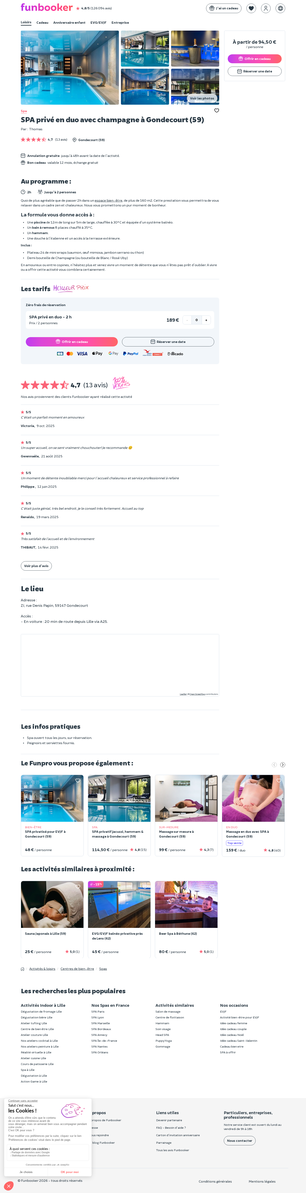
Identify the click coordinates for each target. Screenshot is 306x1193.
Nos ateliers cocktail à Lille (39, 1040)
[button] (251, 8)
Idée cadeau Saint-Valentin (238, 1040)
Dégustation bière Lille (36, 1017)
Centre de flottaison (169, 1017)
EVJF (223, 1011)
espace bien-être (108, 200)
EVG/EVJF (99, 22)
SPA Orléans (99, 1052)
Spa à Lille (28, 1069)
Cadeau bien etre (232, 1046)
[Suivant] (282, 765)
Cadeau (42, 22)
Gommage (162, 1046)
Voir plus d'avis (36, 566)
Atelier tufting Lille (34, 1023)
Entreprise (120, 22)
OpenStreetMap (197, 694)
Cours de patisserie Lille (37, 1064)
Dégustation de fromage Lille (41, 1011)
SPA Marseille (100, 1023)
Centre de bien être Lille (37, 1029)
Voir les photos (202, 98)
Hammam (162, 1023)
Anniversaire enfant (69, 22)
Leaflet (183, 694)
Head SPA (162, 1035)
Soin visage (163, 1029)
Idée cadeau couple (233, 1029)
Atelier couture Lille (34, 1035)
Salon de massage (167, 1011)
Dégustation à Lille (34, 1075)
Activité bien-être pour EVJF (239, 1017)
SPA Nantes (99, 1046)
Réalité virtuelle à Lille (36, 1052)
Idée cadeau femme (233, 1023)
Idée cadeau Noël (232, 1035)
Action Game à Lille (34, 1081)
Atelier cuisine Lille (33, 1058)
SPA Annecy (99, 1035)
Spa (24, 111)
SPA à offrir (228, 1052)
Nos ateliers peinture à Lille (40, 1046)
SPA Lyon (97, 1017)
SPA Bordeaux (101, 1029)
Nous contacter (239, 1140)
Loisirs (26, 22)
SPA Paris (97, 1011)
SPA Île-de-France (104, 1040)
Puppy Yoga (163, 1040)
